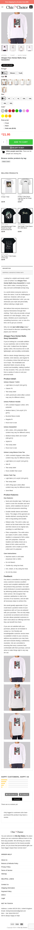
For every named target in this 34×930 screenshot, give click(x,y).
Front (7, 123)
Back (7, 125)
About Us (4, 860)
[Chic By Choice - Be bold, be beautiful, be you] (17, 7)
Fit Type (4, 69)
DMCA (3, 895)
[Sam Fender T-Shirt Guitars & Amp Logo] (8, 245)
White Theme (22, 55)
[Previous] (3, 28)
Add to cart (21, 142)
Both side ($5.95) (10, 128)
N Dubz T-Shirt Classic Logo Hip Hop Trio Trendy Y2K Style (25, 198)
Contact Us (5, 884)
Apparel (4, 55)
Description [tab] (7, 268)
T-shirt (12, 55)
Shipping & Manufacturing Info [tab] (13, 272)
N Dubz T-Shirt (5, 197)
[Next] (30, 28)
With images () (12, 794)
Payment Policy (6, 891)
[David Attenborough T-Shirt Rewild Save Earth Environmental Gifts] (8, 215)
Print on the (5, 120)
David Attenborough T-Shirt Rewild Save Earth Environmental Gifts (8, 228)
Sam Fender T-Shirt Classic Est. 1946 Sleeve (25, 227)
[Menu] (2, 7)
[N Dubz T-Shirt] (8, 186)
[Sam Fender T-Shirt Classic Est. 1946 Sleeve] (25, 215)
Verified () (25, 794)
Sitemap (4, 874)
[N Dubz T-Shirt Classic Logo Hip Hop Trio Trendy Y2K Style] (25, 186)
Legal (3, 898)
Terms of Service (6, 870)
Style (3, 76)
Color (3, 107)
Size (2, 94)
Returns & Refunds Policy (9, 863)
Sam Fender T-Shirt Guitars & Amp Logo (8, 256)
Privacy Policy (5, 867)
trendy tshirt (6, 161)
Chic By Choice (20, 836)
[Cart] (31, 6)
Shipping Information (8, 888)
